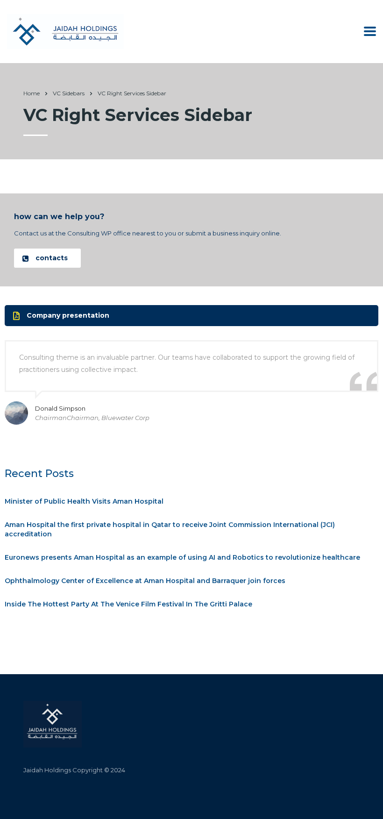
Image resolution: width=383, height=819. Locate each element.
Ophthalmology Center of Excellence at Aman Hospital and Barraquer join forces (145, 581)
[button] (47, 258)
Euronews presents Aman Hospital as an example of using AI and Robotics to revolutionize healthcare (182, 557)
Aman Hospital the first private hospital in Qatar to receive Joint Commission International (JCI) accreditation (170, 529)
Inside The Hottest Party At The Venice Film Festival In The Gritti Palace (128, 604)
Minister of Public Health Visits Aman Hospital (84, 501)
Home (31, 93)
